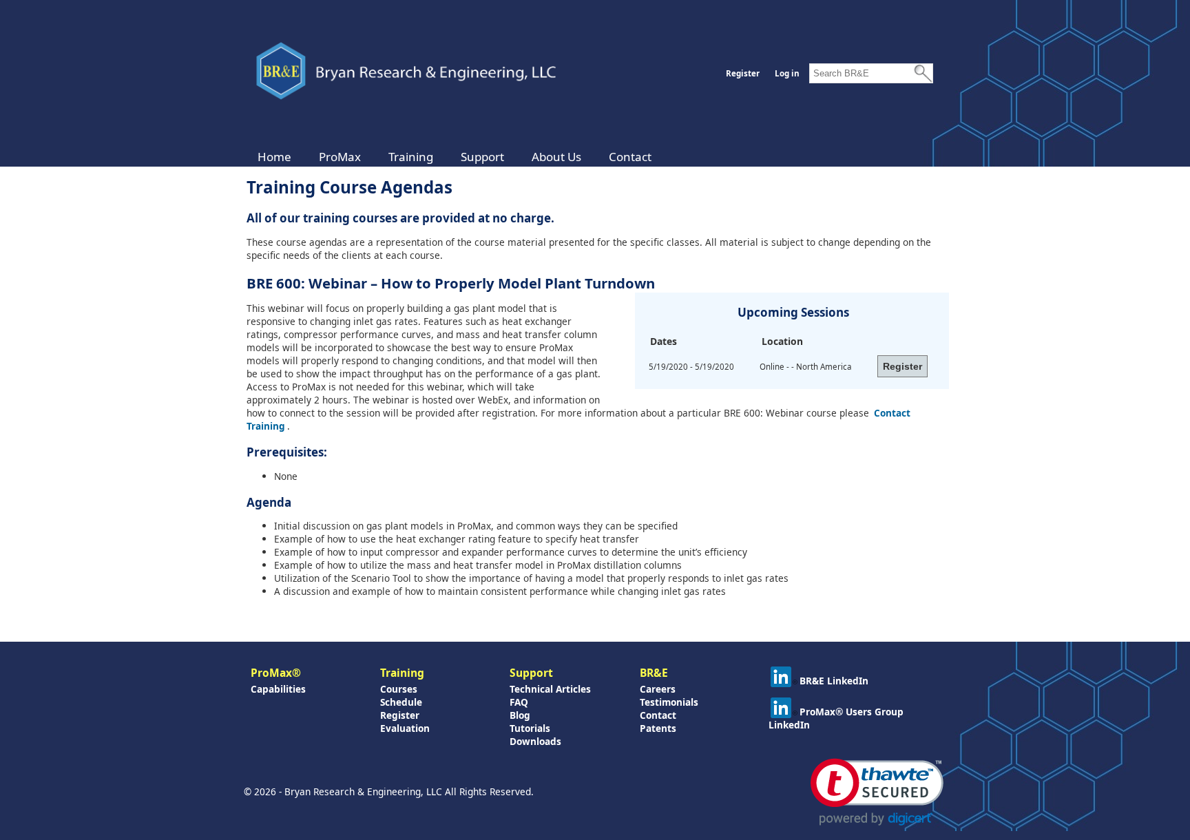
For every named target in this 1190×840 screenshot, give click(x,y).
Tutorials (530, 728)
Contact (630, 157)
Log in (787, 73)
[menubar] (454, 157)
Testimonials (669, 701)
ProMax (340, 157)
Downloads (535, 741)
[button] (877, 792)
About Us (556, 157)
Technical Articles (550, 688)
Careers (658, 688)
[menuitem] (274, 157)
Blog (520, 715)
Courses (398, 688)
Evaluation (405, 728)
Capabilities (278, 688)
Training (410, 157)
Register (743, 73)
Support (482, 157)
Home (274, 157)
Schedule (401, 701)
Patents (658, 728)
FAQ (519, 701)
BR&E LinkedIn (834, 680)
